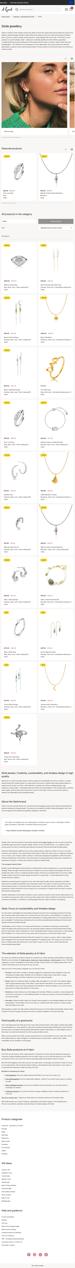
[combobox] (40, 9)
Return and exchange (9, 1229)
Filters (5, 221)
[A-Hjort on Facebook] (29, 1255)
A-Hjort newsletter (8, 1217)
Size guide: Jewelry (8, 1245)
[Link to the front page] (7, 9)
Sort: (3, 228)
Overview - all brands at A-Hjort (23, 17)
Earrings (4, 1129)
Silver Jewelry (6, 1195)
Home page (5, 17)
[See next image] (71, 59)
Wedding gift (6, 1201)
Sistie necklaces (44, 960)
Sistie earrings (25, 960)
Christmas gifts (7, 1188)
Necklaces (5, 1138)
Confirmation (6, 1176)
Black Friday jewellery (9, 1185)
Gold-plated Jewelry (8, 1192)
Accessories (6, 1147)
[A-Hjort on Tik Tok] (46, 1255)
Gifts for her (6, 1198)
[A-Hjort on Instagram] (34, 1255)
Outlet (4, 1151)
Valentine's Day (7, 1173)
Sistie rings (34, 960)
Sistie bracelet (55, 960)
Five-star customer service (13, 2)
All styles (5, 1154)
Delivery (4, 1220)
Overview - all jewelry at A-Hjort (12, 1126)
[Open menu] (66, 9)
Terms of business (8, 1236)
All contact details (37, 1266)
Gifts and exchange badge (10, 1226)
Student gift (5, 1182)
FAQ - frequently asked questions (13, 1239)
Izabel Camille (47, 842)
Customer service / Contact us (12, 1242)
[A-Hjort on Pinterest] (40, 1255)
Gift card (4, 1223)
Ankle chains (6, 1141)
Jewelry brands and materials (11, 1232)
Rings (3, 1132)
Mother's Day (6, 1179)
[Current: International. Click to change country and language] (71, 2)
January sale (6, 1170)
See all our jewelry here (9, 1098)
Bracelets (5, 1135)
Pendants (5, 1144)
